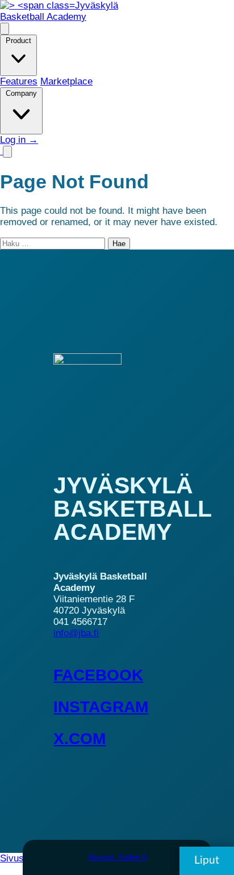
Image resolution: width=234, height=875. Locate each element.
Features (18, 81)
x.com (79, 738)
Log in (19, 139)
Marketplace (66, 81)
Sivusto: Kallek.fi (117, 856)
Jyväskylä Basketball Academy (59, 11)
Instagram (100, 707)
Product (18, 40)
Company (21, 93)
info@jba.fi (76, 633)
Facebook (98, 675)
